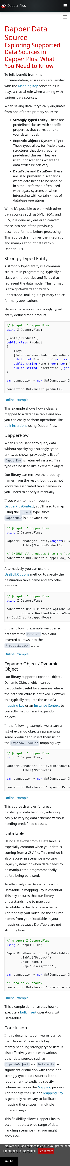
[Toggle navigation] (65, 6)
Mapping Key (28, 86)
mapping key (14, 705)
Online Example (16, 400)
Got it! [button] (9, 1161)
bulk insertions (15, 425)
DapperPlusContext (19, 506)
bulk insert (28, 1012)
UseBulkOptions (16, 574)
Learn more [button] (46, 1151)
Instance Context (47, 705)
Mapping (44, 1087)
